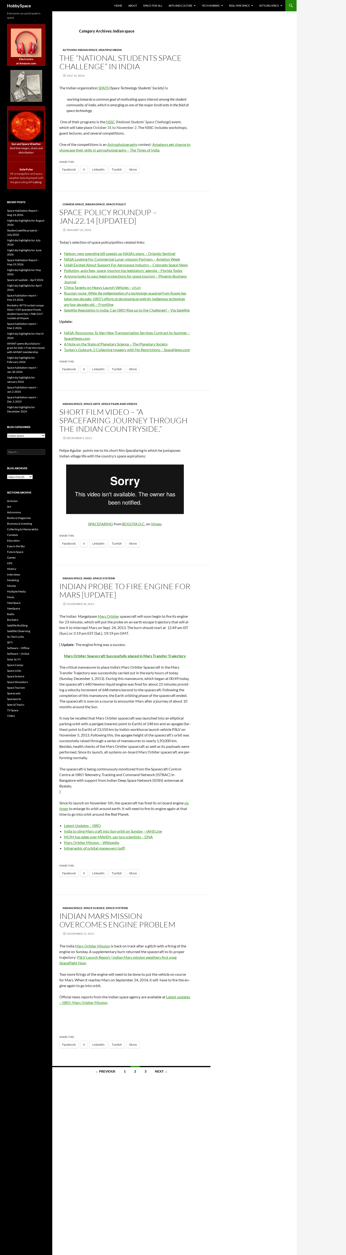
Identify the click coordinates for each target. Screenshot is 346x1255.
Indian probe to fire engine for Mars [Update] (124, 590)
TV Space (12, 710)
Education (13, 540)
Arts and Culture (180, 5)
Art (9, 506)
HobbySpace (19, 5)
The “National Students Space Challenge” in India (120, 62)
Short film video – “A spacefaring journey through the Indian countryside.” (123, 420)
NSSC (110, 121)
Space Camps (15, 665)
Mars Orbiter (108, 616)
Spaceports (14, 699)
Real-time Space (239, 5)
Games (11, 557)
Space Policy (116, 204)
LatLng (37, 182)
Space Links (14, 670)
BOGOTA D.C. (133, 524)
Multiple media (110, 50)
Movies (11, 586)
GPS (9, 563)
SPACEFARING (100, 524)
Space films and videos (119, 404)
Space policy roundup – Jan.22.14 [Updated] (108, 216)
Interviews (13, 574)
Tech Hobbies (211, 5)
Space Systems (104, 578)
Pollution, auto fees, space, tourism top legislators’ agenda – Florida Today (123, 270)
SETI (10, 642)
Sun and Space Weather (26, 144)
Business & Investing (19, 523)
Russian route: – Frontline (125, 299)
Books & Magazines (19, 518)
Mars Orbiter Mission (92, 946)
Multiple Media (16, 591)
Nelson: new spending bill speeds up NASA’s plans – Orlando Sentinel (119, 253)
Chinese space (73, 204)
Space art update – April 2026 (25, 280)
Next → (161, 1071)
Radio (10, 614)
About (132, 5)
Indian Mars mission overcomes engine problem (117, 920)
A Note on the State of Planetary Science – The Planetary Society (116, 344)
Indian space (87, 50)
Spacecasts (13, 693)
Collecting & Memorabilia (22, 529)
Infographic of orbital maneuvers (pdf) (94, 848)
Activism (69, 50)
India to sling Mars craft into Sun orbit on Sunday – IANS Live (113, 831)
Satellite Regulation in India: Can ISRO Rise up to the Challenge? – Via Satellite (127, 310)
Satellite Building (17, 625)
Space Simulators (17, 682)
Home (118, 5)
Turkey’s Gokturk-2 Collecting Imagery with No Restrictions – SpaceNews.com (127, 349)
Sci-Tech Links (15, 636)
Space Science (94, 908)
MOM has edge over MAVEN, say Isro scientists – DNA (108, 837)
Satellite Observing (18, 631)
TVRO (11, 716)
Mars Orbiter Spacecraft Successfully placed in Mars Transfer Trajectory (125, 656)
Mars (88, 578)
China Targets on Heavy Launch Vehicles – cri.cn (102, 287)
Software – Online (18, 653)
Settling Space (269, 5)
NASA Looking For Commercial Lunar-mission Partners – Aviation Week (122, 259)
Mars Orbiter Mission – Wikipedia (91, 842)
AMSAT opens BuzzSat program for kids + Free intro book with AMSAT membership (26, 348)
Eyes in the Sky (16, 546)
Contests (12, 535)
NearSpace (13, 603)
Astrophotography (122, 144)
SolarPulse (26, 169)
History (11, 569)
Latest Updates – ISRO (82, 825)
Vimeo (156, 524)
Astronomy (14, 512)
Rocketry (12, 619)
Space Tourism (16, 687)
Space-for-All (152, 5)
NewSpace (13, 608)
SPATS (103, 88)
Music (11, 597)
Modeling (13, 580)
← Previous (105, 1071)
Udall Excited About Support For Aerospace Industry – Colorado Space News (126, 265)
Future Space (15, 552)
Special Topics (15, 704)
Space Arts (92, 404)
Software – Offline (18, 648)
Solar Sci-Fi (14, 659)
